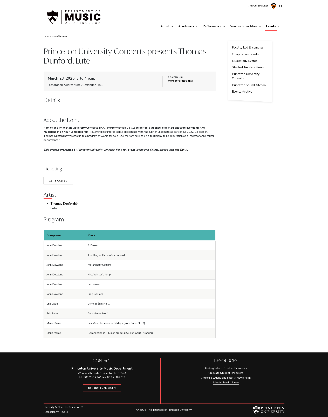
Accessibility (54, 412)
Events (271, 26)
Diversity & (62, 407)
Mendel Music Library (226, 382)
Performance (212, 26)
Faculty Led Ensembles (247, 47)
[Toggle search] (280, 6)
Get (57, 180)
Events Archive (242, 91)
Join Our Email (100, 388)
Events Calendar (59, 36)
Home (46, 36)
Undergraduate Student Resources (226, 368)
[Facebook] (243, 5)
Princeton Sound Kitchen (249, 85)
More (179, 81)
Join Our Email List (258, 5)
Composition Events (245, 54)
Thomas (62, 203)
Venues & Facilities (243, 26)
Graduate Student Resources (225, 373)
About (164, 26)
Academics (186, 26)
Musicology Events (244, 61)
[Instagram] (238, 5)
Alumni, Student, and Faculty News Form (226, 378)
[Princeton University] (273, 6)
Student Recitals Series (248, 67)
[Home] (73, 18)
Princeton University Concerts (245, 76)
